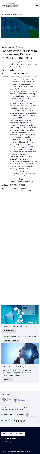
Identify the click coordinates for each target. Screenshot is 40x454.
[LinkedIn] (13, 438)
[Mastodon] (10, 438)
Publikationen (18, 14)
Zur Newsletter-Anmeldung (13, 434)
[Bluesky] (8, 438)
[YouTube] (15, 438)
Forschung (9, 14)
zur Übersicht (9, 331)
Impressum (27, 451)
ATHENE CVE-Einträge (11, 340)
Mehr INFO (8, 380)
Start (2, 14)
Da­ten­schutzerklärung (15, 451)
